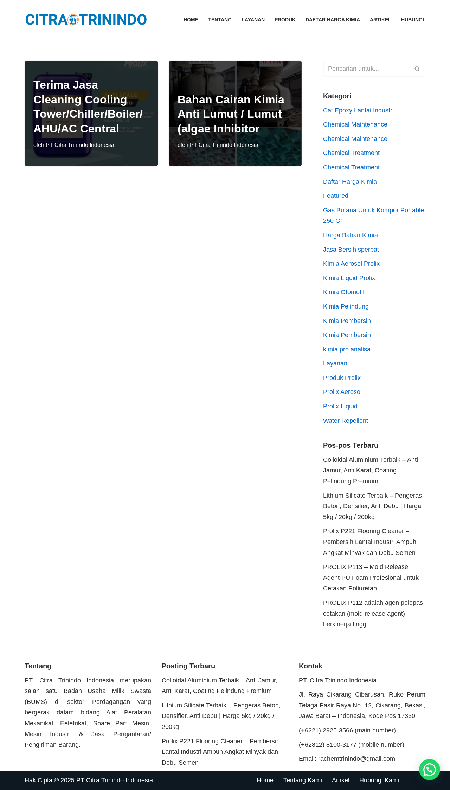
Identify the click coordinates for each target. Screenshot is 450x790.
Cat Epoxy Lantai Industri (358, 110)
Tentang (220, 19)
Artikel (380, 19)
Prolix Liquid (340, 406)
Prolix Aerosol (342, 391)
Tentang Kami (302, 780)
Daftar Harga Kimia (333, 19)
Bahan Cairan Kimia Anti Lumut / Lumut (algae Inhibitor (231, 114)
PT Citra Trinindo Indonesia (80, 145)
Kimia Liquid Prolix (349, 277)
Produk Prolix (342, 377)
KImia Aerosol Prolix (351, 263)
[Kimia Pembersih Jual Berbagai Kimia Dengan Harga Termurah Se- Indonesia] (88, 20)
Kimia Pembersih (347, 320)
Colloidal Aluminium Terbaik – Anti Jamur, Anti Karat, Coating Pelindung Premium (370, 470)
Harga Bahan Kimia (350, 235)
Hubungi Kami (379, 780)
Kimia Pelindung (346, 306)
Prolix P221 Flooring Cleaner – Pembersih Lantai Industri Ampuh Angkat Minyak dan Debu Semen (369, 541)
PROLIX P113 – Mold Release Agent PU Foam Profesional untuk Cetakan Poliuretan (371, 577)
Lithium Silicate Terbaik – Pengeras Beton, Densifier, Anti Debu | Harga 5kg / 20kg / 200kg (372, 506)
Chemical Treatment (351, 152)
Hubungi (412, 19)
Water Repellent (345, 420)
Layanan (253, 19)
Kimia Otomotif (344, 292)
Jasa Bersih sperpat (351, 249)
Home (191, 19)
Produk (285, 19)
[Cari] (417, 69)
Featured (335, 195)
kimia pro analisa (347, 349)
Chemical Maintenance (355, 124)
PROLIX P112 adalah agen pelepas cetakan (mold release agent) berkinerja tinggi (373, 613)
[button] (429, 769)
